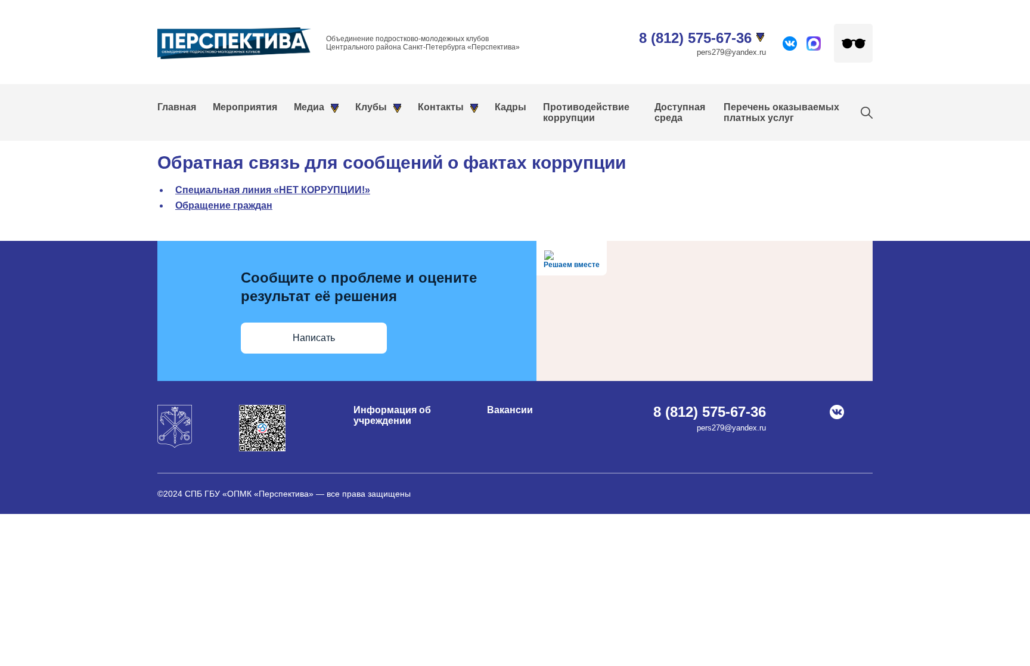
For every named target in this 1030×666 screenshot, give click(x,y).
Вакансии (510, 410)
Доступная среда (679, 112)
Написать (314, 338)
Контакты (441, 107)
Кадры (510, 107)
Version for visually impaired (853, 43)
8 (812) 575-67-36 (695, 38)
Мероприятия (245, 107)
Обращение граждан (223, 205)
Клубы (371, 107)
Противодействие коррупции (586, 112)
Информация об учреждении (392, 415)
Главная (176, 107)
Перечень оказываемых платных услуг (781, 112)
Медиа (309, 107)
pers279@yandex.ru (731, 52)
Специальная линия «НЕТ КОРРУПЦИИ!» (272, 190)
